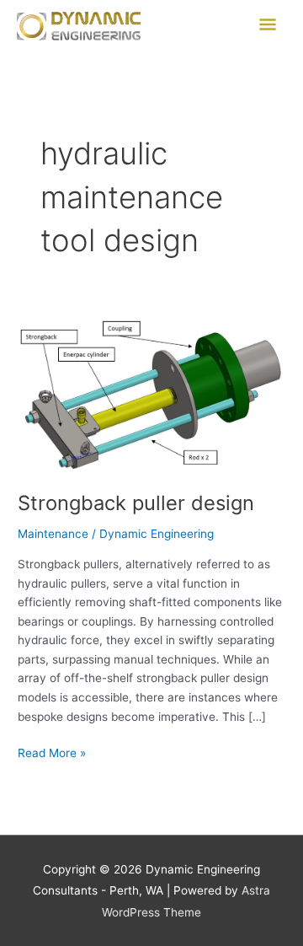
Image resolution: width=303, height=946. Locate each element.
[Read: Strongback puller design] (151, 394)
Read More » (52, 752)
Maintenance (53, 533)
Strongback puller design (136, 503)
